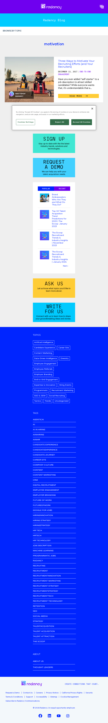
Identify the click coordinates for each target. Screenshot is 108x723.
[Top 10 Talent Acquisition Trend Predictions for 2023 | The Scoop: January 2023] (44, 214)
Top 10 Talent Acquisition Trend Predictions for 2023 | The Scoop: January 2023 (59, 219)
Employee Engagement (45, 363)
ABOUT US (38, 661)
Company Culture (43, 465)
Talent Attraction (43, 636)
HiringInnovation (43, 515)
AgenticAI (38, 420)
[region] (54, 117)
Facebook (40, 716)
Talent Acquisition (44, 631)
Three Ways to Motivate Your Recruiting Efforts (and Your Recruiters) (76, 63)
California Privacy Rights (72, 693)
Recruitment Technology (48, 601)
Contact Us (28, 693)
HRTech (37, 536)
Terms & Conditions (14, 697)
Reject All (59, 122)
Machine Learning (43, 551)
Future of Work (42, 500)
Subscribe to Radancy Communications (23, 701)
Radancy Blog (54, 20)
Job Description (42, 546)
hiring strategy (42, 520)
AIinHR (36, 440)
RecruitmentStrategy (45, 591)
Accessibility (41, 697)
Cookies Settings (25, 122)
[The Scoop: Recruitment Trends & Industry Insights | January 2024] (44, 255)
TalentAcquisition (43, 626)
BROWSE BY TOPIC (12, 31)
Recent (62, 189)
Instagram (68, 716)
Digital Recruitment (44, 485)
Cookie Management (69, 697)
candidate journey (44, 455)
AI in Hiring (39, 430)
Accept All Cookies (81, 122)
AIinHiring (38, 435)
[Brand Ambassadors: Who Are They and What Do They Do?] (44, 198)
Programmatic (41, 390)
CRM (35, 480)
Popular (46, 189)
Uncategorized (61, 401)
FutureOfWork (42, 505)
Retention (39, 606)
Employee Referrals (43, 369)
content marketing (44, 475)
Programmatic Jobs (44, 556)
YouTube (58, 716)
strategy (38, 621)
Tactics (37, 401)
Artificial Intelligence (43, 342)
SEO (35, 611)
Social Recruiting (57, 395)
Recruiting (39, 566)
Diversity (64, 358)
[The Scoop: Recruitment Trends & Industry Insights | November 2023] (44, 236)
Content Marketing (43, 353)
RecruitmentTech (43, 596)
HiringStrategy (41, 525)
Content (38, 470)
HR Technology (42, 541)
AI (34, 425)
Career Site (63, 347)
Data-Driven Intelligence (45, 358)
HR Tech (37, 531)
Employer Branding (43, 374)
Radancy (19, 96)
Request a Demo (13, 693)
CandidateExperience (45, 450)
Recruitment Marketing (62, 390)
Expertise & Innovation (44, 385)
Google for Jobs (42, 510)
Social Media (40, 616)
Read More (76, 95)
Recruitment (40, 571)
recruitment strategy (46, 586)
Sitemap (53, 697)
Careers (39, 693)
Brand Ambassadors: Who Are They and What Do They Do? (59, 199)
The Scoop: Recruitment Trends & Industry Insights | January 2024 (60, 257)
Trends (48, 401)
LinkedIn (49, 716)
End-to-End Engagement (46, 379)
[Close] (92, 109)
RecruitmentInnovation (47, 576)
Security (89, 693)
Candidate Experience (44, 347)
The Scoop (39, 642)
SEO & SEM (39, 395)
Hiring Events (65, 385)
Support (29, 697)
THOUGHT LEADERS (43, 667)
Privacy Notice (52, 693)
